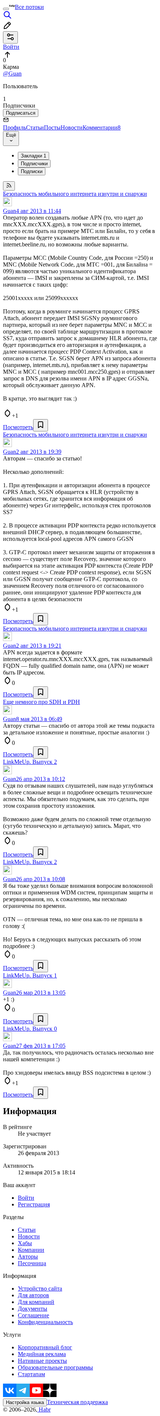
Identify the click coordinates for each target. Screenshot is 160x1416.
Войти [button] (11, 47)
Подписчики (34, 163)
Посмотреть (18, 427)
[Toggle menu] (6, 9)
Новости (72, 127)
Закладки (33, 156)
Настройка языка (25, 1402)
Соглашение (33, 1315)
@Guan (12, 73)
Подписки (31, 171)
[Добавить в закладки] (40, 425)
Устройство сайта (40, 1288)
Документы (32, 1308)
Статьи (35, 127)
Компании (31, 1250)
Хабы (25, 1243)
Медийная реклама (42, 1354)
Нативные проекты (42, 1361)
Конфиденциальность (45, 1322)
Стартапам (31, 1374)
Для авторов (33, 1295)
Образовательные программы (55, 1367)
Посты (52, 127)
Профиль (14, 127)
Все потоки (29, 7)
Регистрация (34, 1204)
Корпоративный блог (45, 1347)
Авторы (28, 1256)
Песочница (32, 1263)
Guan (9, 211)
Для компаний (36, 1302)
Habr (44, 1409)
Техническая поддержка (77, 1402)
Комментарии (102, 127)
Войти (26, 1198)
